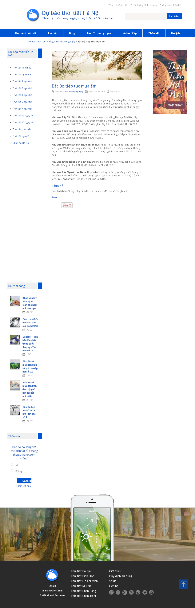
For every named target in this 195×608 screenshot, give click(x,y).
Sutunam (60, 595)
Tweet (55, 197)
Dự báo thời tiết (25, 33)
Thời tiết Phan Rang (83, 591)
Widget (112, 5)
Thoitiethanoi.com (36, 41)
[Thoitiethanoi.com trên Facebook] (118, 592)
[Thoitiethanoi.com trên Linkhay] (124, 592)
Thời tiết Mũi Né (81, 586)
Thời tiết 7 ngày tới (22, 108)
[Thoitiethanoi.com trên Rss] (131, 592)
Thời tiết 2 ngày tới (22, 81)
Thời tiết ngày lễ (21, 136)
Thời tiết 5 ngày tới (22, 101)
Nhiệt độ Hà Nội (21, 143)
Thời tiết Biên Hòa (82, 576)
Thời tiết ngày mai (22, 74)
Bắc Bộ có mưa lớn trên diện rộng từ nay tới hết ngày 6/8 (29, 389)
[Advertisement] (25, 214)
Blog (72, 33)
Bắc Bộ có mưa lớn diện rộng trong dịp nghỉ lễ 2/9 (30, 366)
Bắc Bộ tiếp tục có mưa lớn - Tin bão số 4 (29, 412)
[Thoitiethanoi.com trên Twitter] (144, 592)
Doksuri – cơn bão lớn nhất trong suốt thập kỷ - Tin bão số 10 (30, 343)
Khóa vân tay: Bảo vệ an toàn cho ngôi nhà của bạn (30, 303)
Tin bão (53, 33)
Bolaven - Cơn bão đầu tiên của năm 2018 (30, 322)
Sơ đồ (134, 5)
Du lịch (175, 33)
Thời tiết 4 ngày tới (22, 95)
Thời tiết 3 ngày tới (22, 88)
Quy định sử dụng (148, 5)
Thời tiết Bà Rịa (81, 571)
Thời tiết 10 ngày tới (23, 115)
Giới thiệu (123, 5)
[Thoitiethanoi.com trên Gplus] (111, 592)
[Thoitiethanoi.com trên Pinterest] (138, 592)
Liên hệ (177, 5)
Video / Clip (130, 33)
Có (16, 464)
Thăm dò (154, 33)
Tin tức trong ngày (99, 33)
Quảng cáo (165, 5)
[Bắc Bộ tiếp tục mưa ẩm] (97, 65)
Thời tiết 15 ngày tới (23, 122)
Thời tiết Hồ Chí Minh (84, 581)
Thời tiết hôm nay (22, 67)
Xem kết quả (24, 486)
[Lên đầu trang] (183, 584)
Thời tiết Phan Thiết (83, 596)
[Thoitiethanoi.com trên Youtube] (151, 592)
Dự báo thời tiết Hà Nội (71, 12)
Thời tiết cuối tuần (22, 129)
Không (18, 471)
